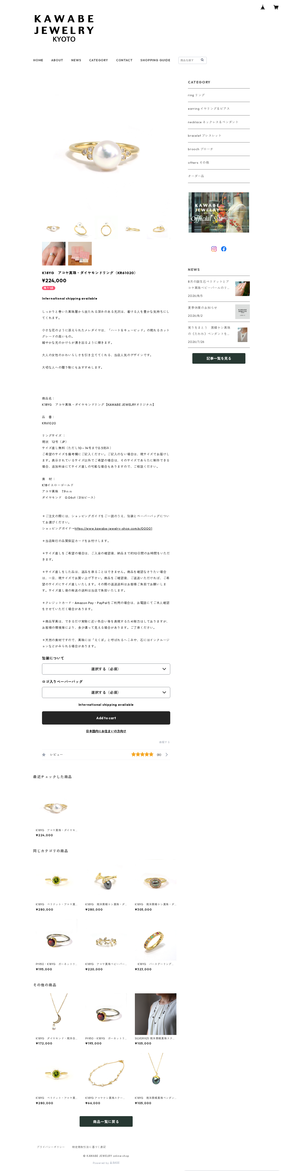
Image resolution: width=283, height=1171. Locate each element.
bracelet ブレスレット (205, 136)
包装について (53, 658)
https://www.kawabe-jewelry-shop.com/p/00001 (113, 529)
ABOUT (57, 60)
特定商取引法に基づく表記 (89, 1147)
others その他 (198, 163)
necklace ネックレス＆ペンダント (213, 122)
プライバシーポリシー (51, 1147)
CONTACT (124, 60)
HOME (38, 60)
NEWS (76, 60)
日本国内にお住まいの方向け (106, 731)
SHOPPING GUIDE (155, 60)
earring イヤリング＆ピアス (209, 109)
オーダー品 (196, 176)
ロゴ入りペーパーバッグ (62, 681)
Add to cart (106, 718)
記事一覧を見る (219, 358)
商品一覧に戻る (106, 1121)
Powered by (101, 1163)
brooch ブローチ (200, 149)
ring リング (196, 95)
